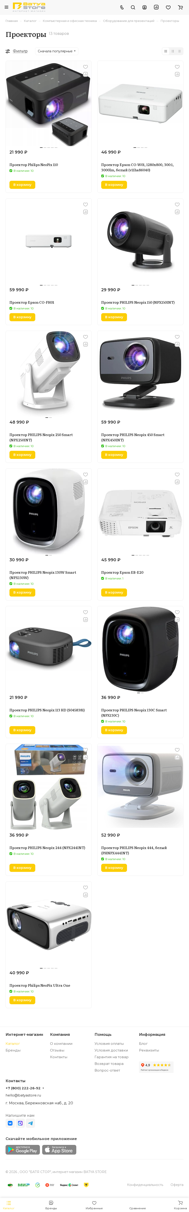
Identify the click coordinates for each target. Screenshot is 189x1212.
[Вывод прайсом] (179, 51)
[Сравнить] (85, 74)
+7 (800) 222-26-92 (23, 1088)
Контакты (58, 1057)
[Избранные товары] (168, 7)
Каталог (13, 1043)
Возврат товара (109, 1063)
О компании (61, 1043)
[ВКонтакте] (10, 1123)
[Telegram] (30, 1123)
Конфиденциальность (145, 1185)
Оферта (177, 1185)
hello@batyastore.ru (23, 1095)
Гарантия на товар (111, 1057)
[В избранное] (85, 67)
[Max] (20, 1123)
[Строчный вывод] (172, 51)
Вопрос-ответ (107, 1070)
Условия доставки (111, 1050)
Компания (60, 1034)
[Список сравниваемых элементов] (156, 7)
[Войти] (144, 7)
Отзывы (57, 1050)
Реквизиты (149, 1050)
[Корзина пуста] (180, 7)
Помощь (103, 1034)
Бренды (13, 1050)
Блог (143, 1043)
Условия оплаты (109, 1043)
